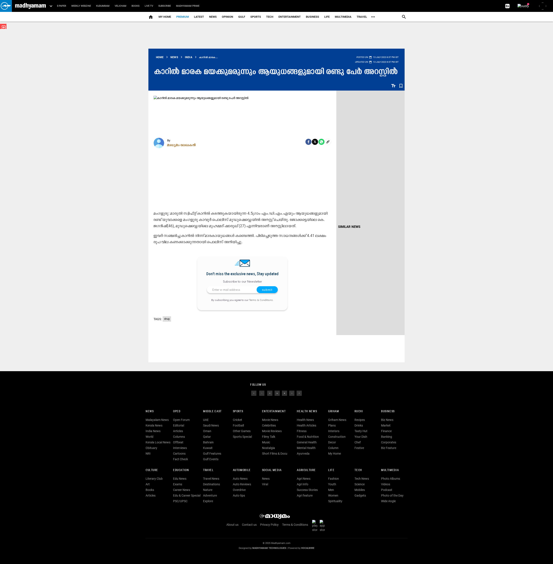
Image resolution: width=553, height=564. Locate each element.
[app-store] (323, 525)
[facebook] (308, 142)
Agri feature (305, 495)
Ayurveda (303, 453)
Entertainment (289, 16)
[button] (6, 6)
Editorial (178, 425)
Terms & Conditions (261, 300)
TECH (269, 16)
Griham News (337, 420)
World (149, 436)
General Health (307, 442)
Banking (386, 436)
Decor (332, 442)
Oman (207, 431)
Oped (176, 411)
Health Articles (306, 425)
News (213, 16)
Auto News (240, 478)
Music (266, 442)
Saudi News (211, 425)
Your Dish (360, 436)
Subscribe (164, 6)
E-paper (61, 6)
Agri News (303, 478)
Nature (207, 490)
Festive (359, 448)
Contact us (249, 524)
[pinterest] (299, 393)
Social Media (272, 470)
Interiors (333, 431)
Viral (265, 484)
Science (359, 484)
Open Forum (181, 420)
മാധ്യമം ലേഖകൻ (181, 145)
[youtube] (284, 393)
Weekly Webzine (81, 6)
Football (238, 425)
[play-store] (315, 525)
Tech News (361, 478)
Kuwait (208, 448)
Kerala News (154, 425)
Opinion (227, 16)
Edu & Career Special (186, 495)
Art (148, 484)
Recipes (359, 420)
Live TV (149, 6)
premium (182, 16)
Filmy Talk (268, 436)
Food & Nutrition (308, 436)
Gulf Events (210, 459)
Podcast (386, 490)
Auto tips (239, 495)
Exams (177, 484)
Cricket (237, 420)
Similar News (349, 227)
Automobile (242, 470)
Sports (255, 16)
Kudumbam (103, 6)
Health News (307, 411)
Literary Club (154, 478)
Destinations (211, 484)
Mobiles (359, 490)
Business (312, 16)
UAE (206, 420)
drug (167, 318)
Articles (178, 431)
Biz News (387, 420)
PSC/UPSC (180, 501)
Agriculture (306, 470)
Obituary (151, 448)
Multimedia (343, 16)
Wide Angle (388, 501)
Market (386, 425)
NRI (148, 453)
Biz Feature (388, 448)
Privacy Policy (269, 524)
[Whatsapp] (321, 142)
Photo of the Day (392, 495)
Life (327, 16)
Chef (357, 442)
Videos (385, 484)
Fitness (302, 431)
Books (136, 6)
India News (153, 431)
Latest (199, 16)
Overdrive (239, 490)
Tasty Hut (360, 431)
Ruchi (358, 411)
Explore (208, 501)
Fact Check (180, 459)
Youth (332, 484)
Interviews (180, 448)
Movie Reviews (272, 431)
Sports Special (242, 436)
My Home (165, 16)
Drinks (358, 425)
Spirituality (335, 501)
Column (333, 448)
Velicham (120, 6)
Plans (332, 425)
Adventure (210, 495)
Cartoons (179, 453)
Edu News (179, 478)
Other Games (242, 431)
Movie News (270, 420)
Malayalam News (157, 420)
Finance (386, 431)
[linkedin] (277, 393)
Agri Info (302, 484)
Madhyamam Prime (187, 6)
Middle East (212, 411)
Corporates (388, 442)
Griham (333, 411)
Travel (362, 16)
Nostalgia (268, 448)
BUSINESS (388, 411)
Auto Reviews (242, 484)
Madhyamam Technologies (269, 548)
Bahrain (208, 442)
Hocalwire (307, 548)
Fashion (333, 478)
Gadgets (360, 495)
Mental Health (306, 448)
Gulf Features (212, 453)
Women (333, 495)
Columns (179, 436)
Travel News (211, 478)
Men (331, 490)
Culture (152, 470)
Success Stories (307, 490)
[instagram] (269, 393)
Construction (337, 436)
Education (181, 470)
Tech (358, 470)
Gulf (241, 16)
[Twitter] (315, 142)
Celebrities (269, 425)
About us (232, 524)
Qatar (207, 436)
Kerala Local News (158, 442)
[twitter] (261, 393)
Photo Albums (390, 478)
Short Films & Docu (274, 453)
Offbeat (178, 442)
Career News (181, 490)
